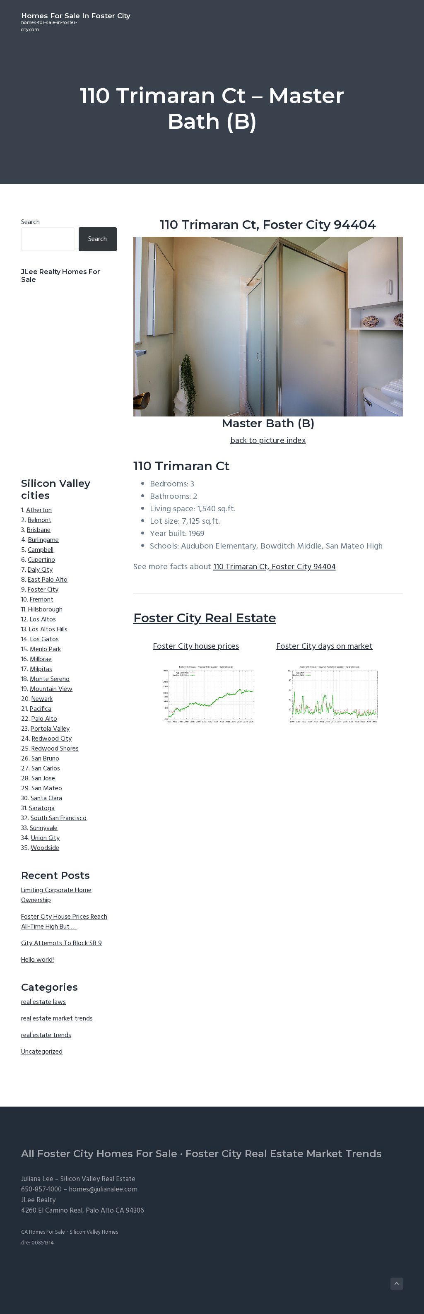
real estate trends (46, 1035)
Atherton (39, 510)
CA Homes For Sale (43, 1232)
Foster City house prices (196, 646)
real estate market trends (57, 1018)
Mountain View (51, 689)
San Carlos (45, 768)
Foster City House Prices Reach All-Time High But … (64, 922)
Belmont (39, 520)
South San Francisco (59, 818)
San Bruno (45, 758)
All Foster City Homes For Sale (99, 1154)
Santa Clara (46, 798)
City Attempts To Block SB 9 (61, 943)
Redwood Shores (55, 749)
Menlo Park (45, 649)
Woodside (45, 848)
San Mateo (46, 788)
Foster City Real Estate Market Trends (284, 1154)
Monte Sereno (50, 679)
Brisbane (39, 530)
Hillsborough (45, 609)
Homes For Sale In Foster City (75, 16)
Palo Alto (44, 719)
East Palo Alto (47, 580)
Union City (45, 838)
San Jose (43, 778)
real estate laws (43, 1002)
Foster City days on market (324, 646)
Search (30, 222)
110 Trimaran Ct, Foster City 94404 (274, 567)
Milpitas (41, 669)
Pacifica (40, 709)
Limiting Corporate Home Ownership (56, 895)
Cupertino (41, 560)
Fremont (41, 599)
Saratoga (42, 808)
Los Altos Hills (48, 629)
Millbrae (41, 659)
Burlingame (43, 540)
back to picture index (268, 441)
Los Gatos (44, 639)
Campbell (40, 550)
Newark (42, 699)
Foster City (43, 590)
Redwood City (52, 739)
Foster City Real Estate (204, 618)
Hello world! (37, 960)
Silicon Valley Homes (94, 1232)
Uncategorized (42, 1052)
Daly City (40, 570)
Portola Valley (50, 729)
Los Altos (43, 619)
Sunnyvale (44, 828)
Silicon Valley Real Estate (97, 1179)
